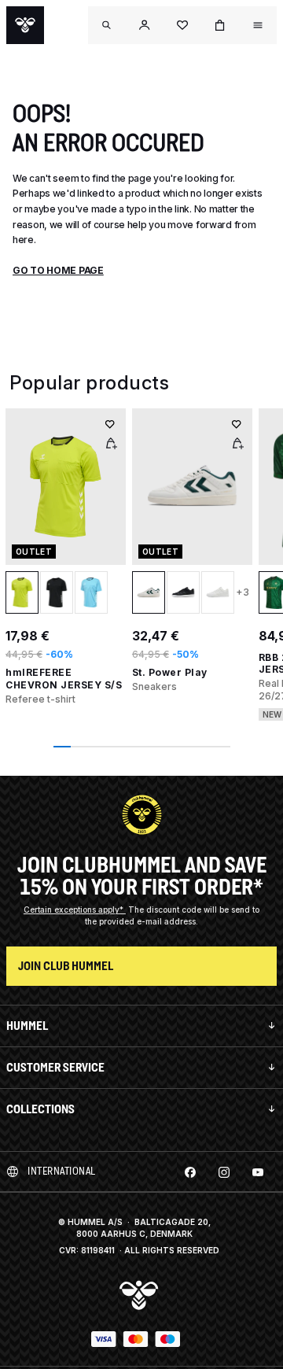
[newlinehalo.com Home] (25, 25)
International (62, 1171)
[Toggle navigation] (107, 25)
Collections (40, 1109)
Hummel (27, 1025)
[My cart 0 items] (220, 25)
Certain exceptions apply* (75, 909)
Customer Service (55, 1067)
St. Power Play (170, 672)
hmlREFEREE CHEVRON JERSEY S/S (64, 678)
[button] (145, 25)
